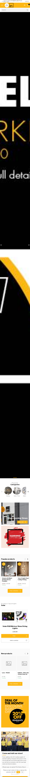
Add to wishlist (14, 640)
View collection (14, 591)
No (22, 772)
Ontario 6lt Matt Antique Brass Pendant (7, 580)
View (14, 636)
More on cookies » (15, 774)
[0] (28, 5)
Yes (18, 772)
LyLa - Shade (6, 672)
